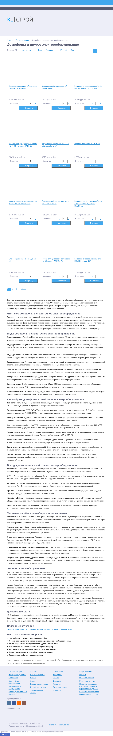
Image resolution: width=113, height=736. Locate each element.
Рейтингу (49, 50)
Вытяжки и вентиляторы (17, 629)
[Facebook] (14, 703)
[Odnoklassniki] (19, 703)
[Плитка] (95, 51)
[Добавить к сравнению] (11, 108)
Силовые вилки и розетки (39, 629)
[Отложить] (15, 108)
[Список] (100, 51)
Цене (39, 50)
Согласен (5, 735)
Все (72, 50)
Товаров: (10, 50)
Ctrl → (23, 289)
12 (61, 50)
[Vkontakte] (9, 703)
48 (66, 50)
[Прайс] (104, 51)
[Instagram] (24, 703)
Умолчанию (26, 50)
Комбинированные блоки (62, 629)
